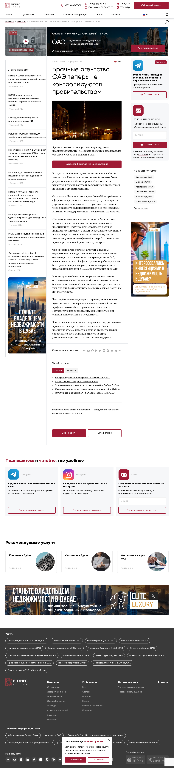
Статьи (58, 371)
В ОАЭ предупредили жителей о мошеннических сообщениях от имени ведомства (25, 176)
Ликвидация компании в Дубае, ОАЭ (112, 663)
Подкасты (87, 710)
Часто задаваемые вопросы (143, 743)
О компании (53, 687)
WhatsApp (125, 7)
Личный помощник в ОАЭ (76, 656)
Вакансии (52, 715)
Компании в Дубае (145, 202)
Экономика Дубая (145, 192)
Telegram (125, 3)
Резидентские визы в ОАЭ (134, 641)
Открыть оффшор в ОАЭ (142, 648)
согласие (143, 154)
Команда (51, 706)
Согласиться (75, 760)
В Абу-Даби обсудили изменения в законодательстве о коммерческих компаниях (26, 237)
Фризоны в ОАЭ (53, 735)
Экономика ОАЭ (144, 177)
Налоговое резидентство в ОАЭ (24, 648)
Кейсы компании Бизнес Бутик (23, 735)
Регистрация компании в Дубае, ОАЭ (27, 641)
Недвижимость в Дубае (130, 692)
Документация (54, 697)
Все (84, 687)
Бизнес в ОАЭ (143, 182)
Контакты (115, 15)
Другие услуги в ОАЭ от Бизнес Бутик (27, 670)
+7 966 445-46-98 (97, 4)
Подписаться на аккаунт (87, 510)
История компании (56, 692)
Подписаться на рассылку (142, 510)
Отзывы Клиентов (56, 701)
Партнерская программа (131, 687)
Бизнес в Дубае (144, 197)
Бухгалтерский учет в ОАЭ (100, 641)
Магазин (163, 682)
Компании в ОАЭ (144, 187)
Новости (21, 21)
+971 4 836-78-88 (73, 5)
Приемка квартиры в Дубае (72, 663)
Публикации (28, 15)
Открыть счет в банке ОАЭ (66, 641)
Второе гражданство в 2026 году (64, 648)
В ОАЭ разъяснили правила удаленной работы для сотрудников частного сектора (27, 218)
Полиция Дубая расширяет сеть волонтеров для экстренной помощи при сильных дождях (27, 79)
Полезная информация (75, 15)
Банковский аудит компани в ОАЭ (146, 656)
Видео (100, 15)
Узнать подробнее (148, 48)
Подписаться (151, 94)
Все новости (69, 433)
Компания (49, 15)
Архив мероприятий (57, 710)
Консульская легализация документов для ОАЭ (32, 656)
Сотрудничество (128, 682)
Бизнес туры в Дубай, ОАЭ (109, 656)
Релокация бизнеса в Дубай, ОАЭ (105, 648)
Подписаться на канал (32, 510)
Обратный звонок (151, 5)
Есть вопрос (105, 433)
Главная (9, 21)
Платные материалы (92, 706)
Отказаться (99, 760)
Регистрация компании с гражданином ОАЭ (30, 743)
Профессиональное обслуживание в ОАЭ (29, 663)
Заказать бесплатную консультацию (87, 164)
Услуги (8, 15)
